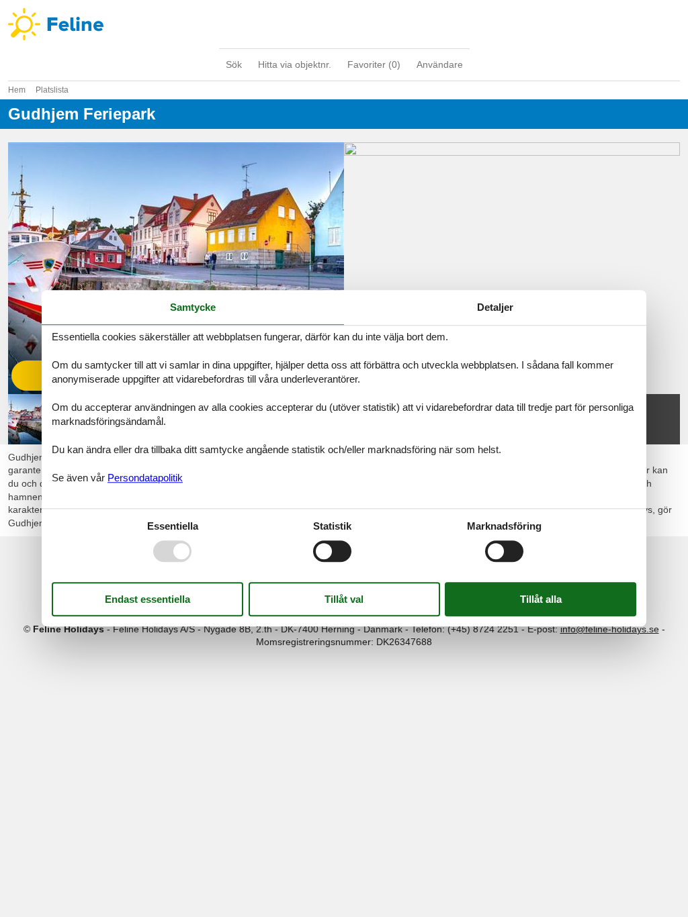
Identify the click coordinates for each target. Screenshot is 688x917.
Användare (440, 64)
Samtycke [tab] (193, 307)
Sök (234, 64)
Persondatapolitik (145, 477)
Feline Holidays (344, 24)
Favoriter (373, 64)
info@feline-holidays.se (609, 629)
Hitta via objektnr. (294, 64)
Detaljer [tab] (495, 307)
